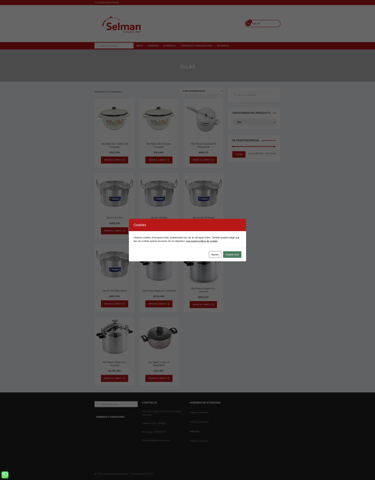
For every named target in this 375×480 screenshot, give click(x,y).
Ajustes (215, 254)
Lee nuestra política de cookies (202, 241)
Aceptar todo (232, 254)
